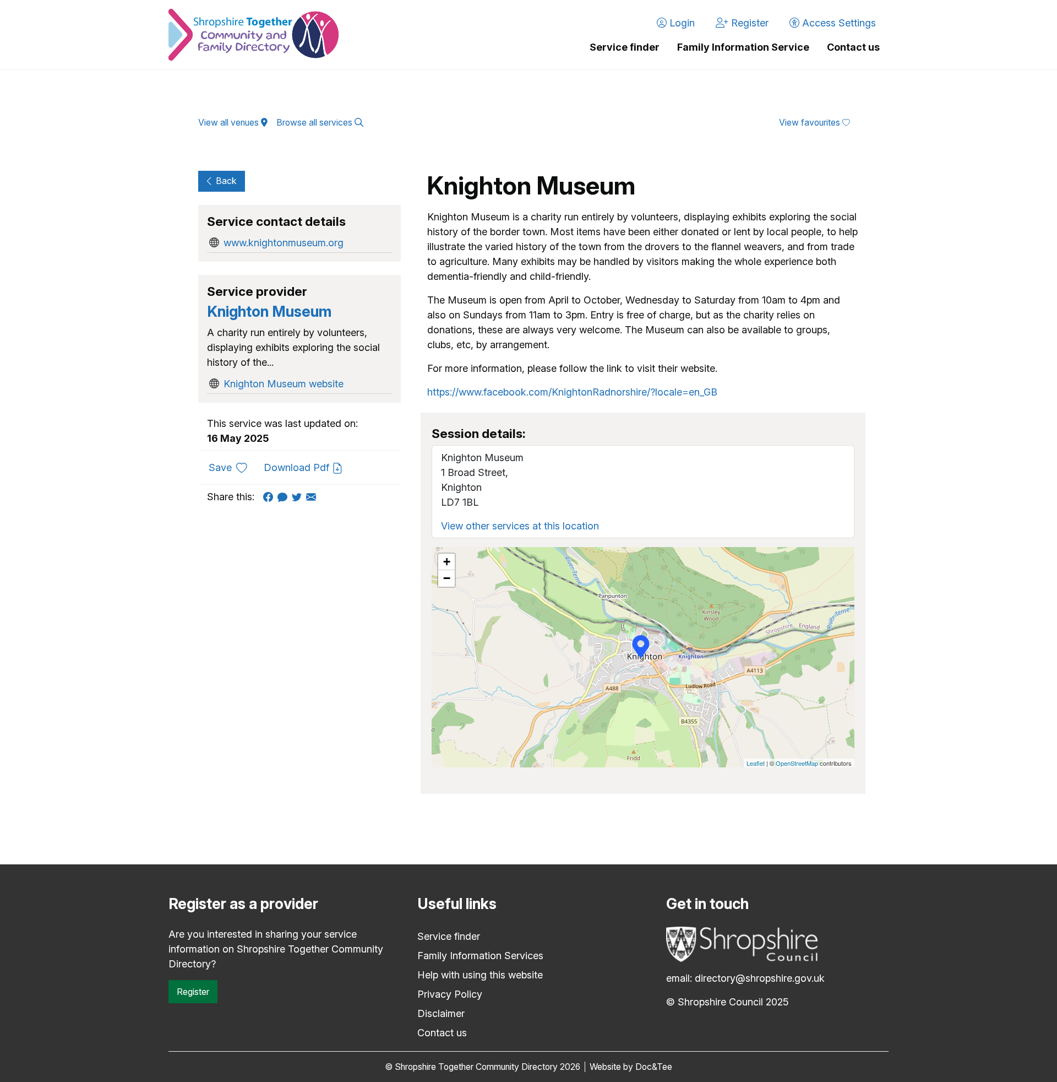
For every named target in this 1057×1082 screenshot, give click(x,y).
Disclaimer (441, 1013)
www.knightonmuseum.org (284, 242)
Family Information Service (743, 47)
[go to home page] (253, 35)
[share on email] (313, 496)
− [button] (446, 578)
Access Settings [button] (837, 23)
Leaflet (756, 763)
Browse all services (315, 122)
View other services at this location (520, 526)
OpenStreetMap (797, 763)
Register (193, 991)
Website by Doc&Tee (631, 1067)
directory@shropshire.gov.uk (760, 978)
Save (232, 467)
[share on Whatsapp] (284, 496)
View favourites (810, 122)
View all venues (229, 122)
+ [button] (446, 562)
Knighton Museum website (284, 383)
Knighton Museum (269, 311)
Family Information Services (480, 955)
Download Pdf (298, 467)
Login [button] (681, 23)
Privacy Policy (449, 994)
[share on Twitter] (299, 496)
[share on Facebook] (270, 496)
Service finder (625, 47)
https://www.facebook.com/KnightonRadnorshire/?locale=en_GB (572, 392)
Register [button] (748, 23)
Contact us (853, 47)
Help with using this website (480, 975)
